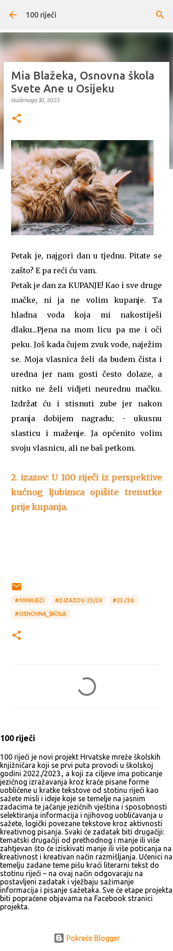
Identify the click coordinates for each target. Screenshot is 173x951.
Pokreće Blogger (92, 938)
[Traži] (160, 15)
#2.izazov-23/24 (78, 600)
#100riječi (29, 600)
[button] (16, 119)
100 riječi (41, 15)
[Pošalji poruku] (16, 590)
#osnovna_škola (40, 614)
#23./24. (124, 600)
